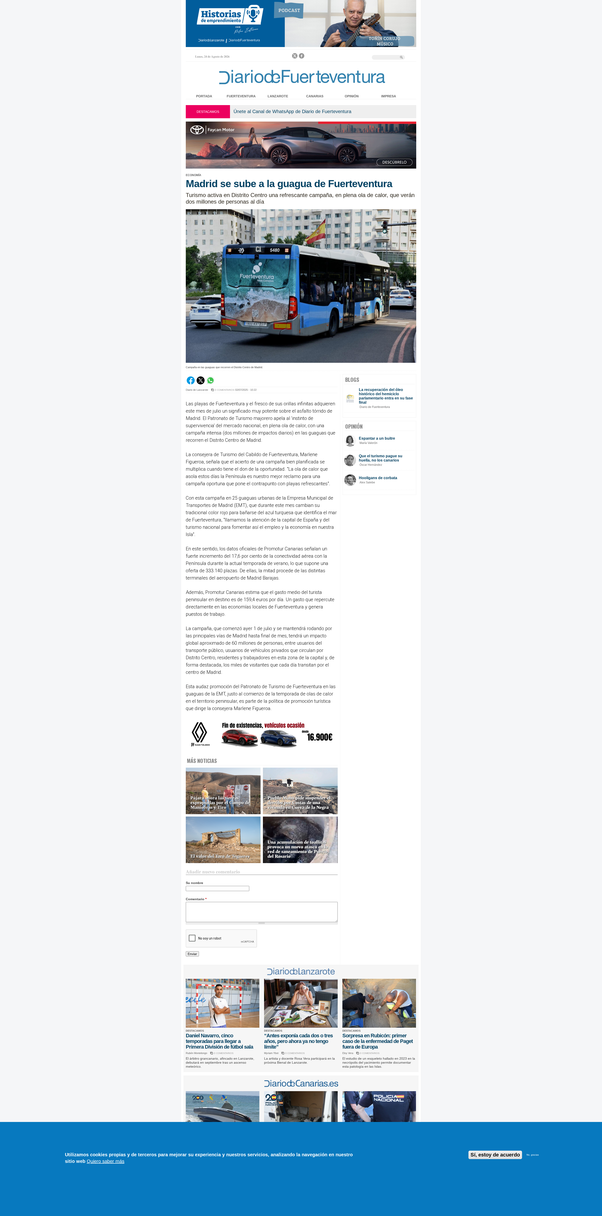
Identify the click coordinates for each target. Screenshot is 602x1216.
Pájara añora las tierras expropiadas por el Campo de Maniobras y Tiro (220, 802)
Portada (204, 96)
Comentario (196, 899)
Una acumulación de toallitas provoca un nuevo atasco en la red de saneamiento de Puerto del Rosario (298, 849)
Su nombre (194, 883)
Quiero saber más (105, 1161)
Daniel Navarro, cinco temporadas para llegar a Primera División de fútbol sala (219, 1041)
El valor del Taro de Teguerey (220, 856)
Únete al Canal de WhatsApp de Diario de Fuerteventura (292, 111)
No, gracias (533, 1154)
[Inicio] (301, 85)
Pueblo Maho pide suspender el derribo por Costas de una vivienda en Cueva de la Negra (299, 802)
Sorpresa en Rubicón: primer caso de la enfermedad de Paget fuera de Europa (377, 1041)
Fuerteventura (241, 96)
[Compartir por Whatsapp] (210, 383)
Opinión (352, 96)
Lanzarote (278, 96)
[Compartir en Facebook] (191, 383)
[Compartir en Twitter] (201, 383)
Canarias (314, 96)
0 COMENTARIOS (224, 390)
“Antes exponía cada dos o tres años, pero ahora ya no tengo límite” (298, 1041)
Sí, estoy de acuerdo (495, 1155)
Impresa (388, 96)
